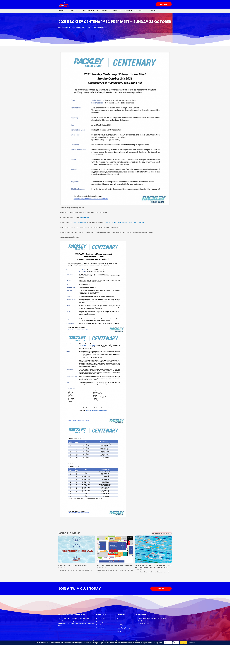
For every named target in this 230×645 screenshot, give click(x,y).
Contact (153, 11)
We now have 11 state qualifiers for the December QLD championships (153, 567)
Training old (100, 628)
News (115, 11)
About (72, 11)
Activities (127, 11)
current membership (78, 222)
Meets (141, 11)
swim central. (84, 217)
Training (104, 11)
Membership (87, 11)
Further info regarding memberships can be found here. (125, 222)
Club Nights (121, 625)
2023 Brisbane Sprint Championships (114, 566)
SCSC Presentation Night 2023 (73, 566)
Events (119, 622)
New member (101, 619)
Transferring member (103, 625)
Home (61, 11)
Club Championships (124, 628)
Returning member (102, 622)
